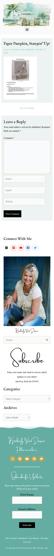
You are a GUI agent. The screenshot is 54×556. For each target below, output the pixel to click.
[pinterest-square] (14, 248)
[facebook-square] (28, 248)
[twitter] (35, 248)
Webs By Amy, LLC (40, 548)
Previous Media (27, 108)
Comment (9, 137)
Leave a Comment (12, 49)
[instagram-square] (7, 248)
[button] (27, 29)
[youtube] (21, 248)
